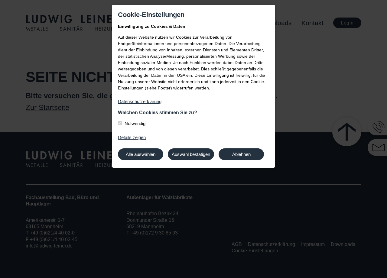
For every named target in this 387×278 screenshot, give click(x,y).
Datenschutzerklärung (139, 101)
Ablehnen (241, 154)
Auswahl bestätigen (191, 154)
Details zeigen (132, 137)
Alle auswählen (140, 154)
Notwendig (135, 123)
